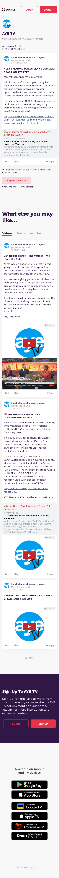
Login (29, 9)
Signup (48, 9)
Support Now (15, 180)
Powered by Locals (29, 867)
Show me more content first (17, 187)
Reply (51, 161)
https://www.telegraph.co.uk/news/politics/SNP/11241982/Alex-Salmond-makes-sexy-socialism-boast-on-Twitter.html (29, 119)
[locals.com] (8, 9)
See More (29, 658)
